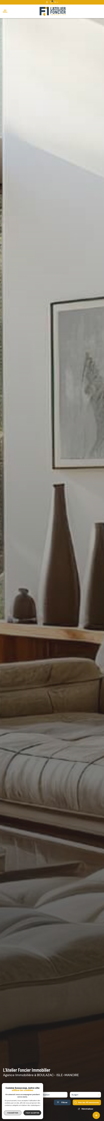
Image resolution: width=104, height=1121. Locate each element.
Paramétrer (12, 1113)
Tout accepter (32, 1113)
